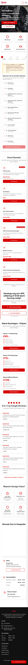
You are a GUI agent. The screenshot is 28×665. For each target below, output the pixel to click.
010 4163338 (9, 25)
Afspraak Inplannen (14, 348)
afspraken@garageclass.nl (13, 596)
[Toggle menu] (26, 2)
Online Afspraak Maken (15, 307)
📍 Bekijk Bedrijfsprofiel (15, 569)
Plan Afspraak (14, 181)
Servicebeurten (5, 654)
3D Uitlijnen (4, 648)
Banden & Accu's (5, 652)
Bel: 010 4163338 (15, 313)
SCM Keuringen (5, 650)
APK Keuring (4, 646)
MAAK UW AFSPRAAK (9, 21)
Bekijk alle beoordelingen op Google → (14, 477)
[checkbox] (4, 83)
